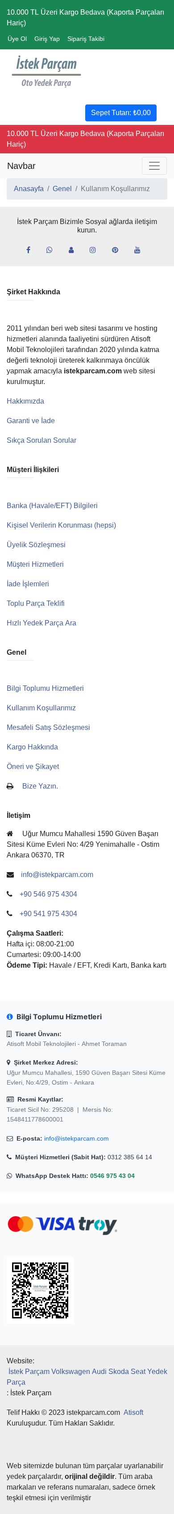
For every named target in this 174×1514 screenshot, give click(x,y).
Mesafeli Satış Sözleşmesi (48, 727)
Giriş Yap (47, 38)
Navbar (21, 166)
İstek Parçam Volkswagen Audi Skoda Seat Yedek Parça (87, 1376)
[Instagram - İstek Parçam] (96, 250)
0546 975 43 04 (112, 1175)
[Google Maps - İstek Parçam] (74, 250)
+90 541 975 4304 (48, 914)
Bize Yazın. (40, 786)
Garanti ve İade (31, 421)
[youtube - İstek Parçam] (141, 250)
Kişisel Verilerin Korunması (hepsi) (61, 525)
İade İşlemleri (28, 584)
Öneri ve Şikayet (33, 766)
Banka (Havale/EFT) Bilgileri (52, 506)
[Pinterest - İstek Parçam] (118, 250)
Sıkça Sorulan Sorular (41, 440)
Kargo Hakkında (32, 747)
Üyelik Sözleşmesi (36, 545)
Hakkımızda (25, 401)
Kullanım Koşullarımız (41, 708)
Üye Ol (17, 38)
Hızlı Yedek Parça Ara (41, 623)
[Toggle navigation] (154, 166)
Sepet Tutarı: (121, 113)
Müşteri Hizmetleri (35, 564)
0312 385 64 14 (130, 1157)
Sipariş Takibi (85, 38)
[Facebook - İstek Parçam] (32, 250)
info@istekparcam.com (76, 1138)
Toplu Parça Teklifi (36, 603)
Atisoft (133, 1412)
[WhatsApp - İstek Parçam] (53, 250)
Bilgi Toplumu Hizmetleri (45, 688)
